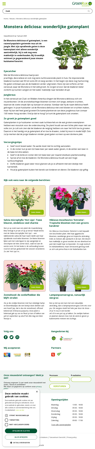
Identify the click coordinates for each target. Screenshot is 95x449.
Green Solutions (42, 437)
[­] (6, 337)
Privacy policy (72, 437)
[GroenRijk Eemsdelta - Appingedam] (82, 4)
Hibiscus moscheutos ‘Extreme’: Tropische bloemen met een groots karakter (69, 222)
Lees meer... (36, 212)
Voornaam (53, 375)
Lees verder (20, 410)
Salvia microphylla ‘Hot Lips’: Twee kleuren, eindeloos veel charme (23, 221)
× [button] (37, 392)
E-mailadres (76, 375)
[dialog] (21, 418)
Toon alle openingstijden (61, 424)
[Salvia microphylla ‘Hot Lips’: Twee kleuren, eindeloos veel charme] (25, 201)
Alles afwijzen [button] (21, 437)
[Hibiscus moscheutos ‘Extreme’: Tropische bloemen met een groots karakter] (70, 201)
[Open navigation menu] (4, 4)
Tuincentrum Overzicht (57, 437)
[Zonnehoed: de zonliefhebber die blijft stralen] (25, 275)
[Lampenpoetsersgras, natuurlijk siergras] (70, 275)
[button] (21, 442)
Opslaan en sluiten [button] (21, 431)
